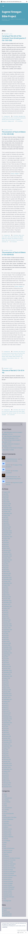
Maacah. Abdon (5, 356)
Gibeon (9, 236)
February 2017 (7, 713)
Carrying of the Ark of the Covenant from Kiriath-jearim (14, 118)
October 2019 (7, 651)
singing (9, 121)
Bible (5, 815)
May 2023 (6, 567)
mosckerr (8, 465)
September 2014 (8, 769)
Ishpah (23, 411)
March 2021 (7, 618)
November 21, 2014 (8, 34)
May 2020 (6, 637)
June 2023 (6, 565)
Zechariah (4, 241)
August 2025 (7, 515)
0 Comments (20, 121)
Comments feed (8, 914)
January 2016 (7, 738)
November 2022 (8, 579)
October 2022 (7, 581)
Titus (5, 898)
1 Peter (5, 796)
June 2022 (6, 589)
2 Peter (5, 805)
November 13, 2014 (8, 368)
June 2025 (6, 519)
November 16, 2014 (8, 129)
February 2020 (7, 643)
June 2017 (6, 705)
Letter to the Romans (9, 848)
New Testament (8, 852)
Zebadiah (4, 414)
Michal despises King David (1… (14, 478)
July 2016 (6, 726)
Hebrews (6, 838)
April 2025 (6, 523)
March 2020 (7, 641)
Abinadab (21, 116)
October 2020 (7, 628)
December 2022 (7, 577)
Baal (3, 236)
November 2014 (8, 765)
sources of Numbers (9, 889)
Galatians (6, 827)
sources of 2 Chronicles (9, 868)
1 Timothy (6, 800)
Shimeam (9, 238)
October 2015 (7, 744)
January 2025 (7, 529)
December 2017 (7, 693)
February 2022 (7, 597)
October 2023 (7, 558)
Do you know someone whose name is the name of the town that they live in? (13, 353)
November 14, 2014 (8, 250)
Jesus (5, 844)
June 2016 (6, 728)
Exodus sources (7, 825)
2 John (5, 804)
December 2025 (7, 507)
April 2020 (6, 639)
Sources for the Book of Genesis (12, 858)
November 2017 (8, 695)
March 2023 (7, 571)
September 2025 (8, 513)
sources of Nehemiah (9, 887)
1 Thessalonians (8, 798)
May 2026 (6, 498)
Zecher (15, 358)
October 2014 (7, 767)
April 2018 (6, 686)
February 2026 (7, 503)
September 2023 (8, 560)
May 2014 (6, 777)
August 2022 (7, 585)
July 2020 (6, 633)
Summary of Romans (9, 897)
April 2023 (6, 569)
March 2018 (7, 688)
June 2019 (6, 658)
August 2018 (7, 678)
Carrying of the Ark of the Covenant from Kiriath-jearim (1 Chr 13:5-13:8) (14, 38)
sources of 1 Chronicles (9, 860)
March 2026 (7, 501)
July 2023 (6, 564)
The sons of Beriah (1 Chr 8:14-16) (13, 371)
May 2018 (6, 684)
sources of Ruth (8, 891)
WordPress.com (7, 916)
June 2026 (6, 496)
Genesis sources (8, 829)
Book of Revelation (8, 819)
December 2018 (7, 670)
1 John (5, 794)
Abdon (20, 235)
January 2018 (7, 692)
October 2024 (7, 534)
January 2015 (7, 761)
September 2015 (8, 746)
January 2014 (7, 785)
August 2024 (7, 538)
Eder (20, 411)
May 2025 (6, 521)
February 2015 (7, 759)
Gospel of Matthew (8, 836)
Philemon (6, 854)
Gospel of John (7, 831)
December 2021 (7, 600)
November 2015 (8, 742)
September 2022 (8, 583)
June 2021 (6, 612)
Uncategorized (7, 116)
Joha (7, 413)
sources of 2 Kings (8, 869)
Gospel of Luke (7, 833)
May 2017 (6, 707)
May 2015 (6, 753)
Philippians (6, 856)
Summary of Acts (8, 895)
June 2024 (6, 542)
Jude (5, 846)
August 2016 (7, 724)
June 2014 (6, 775)
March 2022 (7, 595)
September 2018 (8, 676)
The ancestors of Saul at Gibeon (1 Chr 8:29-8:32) (14, 253)
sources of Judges (8, 883)
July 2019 (6, 657)
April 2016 (6, 732)
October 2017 (7, 697)
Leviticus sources (8, 850)
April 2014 (6, 779)
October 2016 (7, 721)
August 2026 (7, 492)
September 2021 (8, 606)
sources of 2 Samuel (9, 873)
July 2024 (6, 540)
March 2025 (7, 525)
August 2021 (7, 608)
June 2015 (6, 752)
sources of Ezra (7, 879)
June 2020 (6, 635)
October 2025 (7, 511)
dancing (3, 119)
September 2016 (8, 722)
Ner (6, 238)
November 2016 (8, 719)
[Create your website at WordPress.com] (14, 1)
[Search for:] (12, 424)
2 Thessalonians (8, 807)
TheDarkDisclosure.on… (12, 459)
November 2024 (8, 533)
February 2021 (7, 620)
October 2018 (7, 674)
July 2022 (6, 587)
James (5, 842)
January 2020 (7, 645)
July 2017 (6, 703)
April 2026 (6, 500)
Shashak (14, 413)
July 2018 (6, 680)
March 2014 (7, 781)
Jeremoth (4, 413)
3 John (5, 811)
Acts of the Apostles (9, 813)
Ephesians (6, 823)
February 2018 (7, 690)
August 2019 (7, 655)
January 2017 (7, 715)
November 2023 (8, 556)
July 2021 (6, 610)
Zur (7, 241)
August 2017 (7, 701)
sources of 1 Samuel (9, 866)
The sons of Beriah (21, 413)
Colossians (6, 821)
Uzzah (12, 121)
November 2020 (8, 626)
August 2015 (7, 748)
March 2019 (7, 664)
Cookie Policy (4, 927)
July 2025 (6, 517)
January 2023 (7, 575)
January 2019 (7, 668)
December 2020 (7, 624)
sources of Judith (8, 885)
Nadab (3, 238)
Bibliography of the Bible (10, 817)
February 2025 (7, 527)
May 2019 (6, 660)
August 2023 (7, 562)
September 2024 (8, 536)
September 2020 (8, 629)
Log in (5, 910)
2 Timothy (6, 809)
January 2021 (7, 622)
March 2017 (7, 711)
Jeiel (19, 354)
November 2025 (8, 509)
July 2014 (6, 773)
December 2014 (7, 763)
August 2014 (7, 771)
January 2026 (7, 505)
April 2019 (6, 662)
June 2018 (6, 682)
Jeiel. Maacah (14, 236)
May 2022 (6, 591)
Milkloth (21, 236)
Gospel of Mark (7, 835)
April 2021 (6, 616)
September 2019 (8, 653)
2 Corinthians (7, 802)
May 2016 (6, 730)
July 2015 (6, 750)
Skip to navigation (3, 6)
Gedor (5, 236)
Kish (18, 236)
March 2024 (7, 548)
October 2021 (7, 604)
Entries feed (7, 912)
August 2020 (7, 631)
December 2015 (7, 740)
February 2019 (7, 666)
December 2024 (7, 531)
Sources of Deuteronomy (10, 875)
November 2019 (8, 649)
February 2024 (7, 550)
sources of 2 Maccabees (10, 871)
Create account (7, 908)
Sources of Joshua (8, 881)
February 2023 (7, 573)
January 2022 (7, 598)
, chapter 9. (15, 173)
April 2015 (6, 755)
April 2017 (6, 709)
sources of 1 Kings (8, 862)
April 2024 (6, 546)
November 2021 (8, 602)
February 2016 (7, 736)
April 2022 (6, 593)
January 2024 (7, 552)
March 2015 (7, 757)
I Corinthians (7, 840)
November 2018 (8, 672)
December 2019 (7, 647)
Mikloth (10, 356)
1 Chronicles (15, 116)
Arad (22, 409)
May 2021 (6, 614)
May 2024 (6, 544)
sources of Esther (8, 877)
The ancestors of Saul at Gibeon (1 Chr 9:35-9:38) (14, 133)
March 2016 (7, 734)
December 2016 (7, 717)
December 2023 (7, 554)
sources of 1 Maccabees (10, 864)
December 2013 (7, 786)
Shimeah (18, 356)
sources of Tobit (8, 893)
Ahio (24, 116)
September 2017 (8, 699)
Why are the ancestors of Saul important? (14, 240)
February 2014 (7, 783)
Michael (10, 413)
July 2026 (6, 494)
